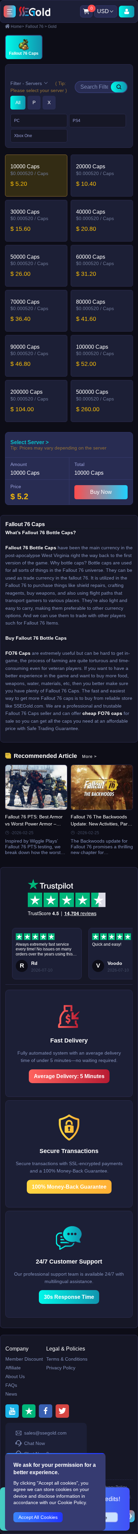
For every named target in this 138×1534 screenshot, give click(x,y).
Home (17, 26)
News (11, 1394)
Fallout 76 (36, 26)
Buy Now (101, 492)
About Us (15, 1376)
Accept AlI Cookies (38, 1517)
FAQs (11, 1385)
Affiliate (13, 1367)
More (89, 756)
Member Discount (24, 1359)
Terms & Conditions (66, 1359)
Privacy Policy (60, 1367)
